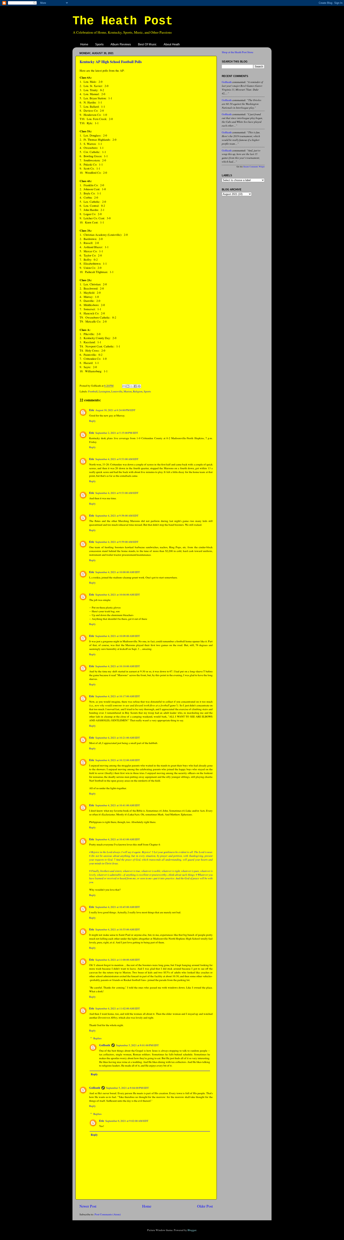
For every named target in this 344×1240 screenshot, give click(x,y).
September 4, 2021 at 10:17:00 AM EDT (117, 696)
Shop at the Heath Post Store (237, 52)
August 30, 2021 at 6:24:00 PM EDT (115, 410)
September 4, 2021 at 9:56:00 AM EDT (116, 515)
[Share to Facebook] (135, 386)
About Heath (172, 44)
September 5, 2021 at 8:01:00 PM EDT (137, 1045)
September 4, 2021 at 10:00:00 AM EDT (117, 572)
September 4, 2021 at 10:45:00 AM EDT (117, 907)
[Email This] (124, 386)
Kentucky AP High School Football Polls (111, 61)
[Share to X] (132, 386)
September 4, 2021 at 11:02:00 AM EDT (117, 1008)
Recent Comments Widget (254, 166)
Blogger (192, 1230)
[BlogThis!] (128, 386)
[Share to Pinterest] (139, 386)
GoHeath (104, 1045)
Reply (92, 421)
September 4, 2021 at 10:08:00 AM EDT (117, 636)
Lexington (104, 391)
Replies (97, 1038)
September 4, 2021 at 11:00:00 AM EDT (117, 959)
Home (84, 44)
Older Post (205, 1206)
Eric (91, 410)
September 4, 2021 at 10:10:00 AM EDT (117, 666)
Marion (128, 391)
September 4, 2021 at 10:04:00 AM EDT (117, 594)
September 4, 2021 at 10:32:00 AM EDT (117, 760)
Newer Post (87, 1206)
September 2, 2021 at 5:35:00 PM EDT (116, 433)
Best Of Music (147, 44)
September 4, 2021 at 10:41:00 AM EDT (117, 805)
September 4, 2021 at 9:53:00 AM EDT (116, 459)
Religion (138, 391)
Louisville (116, 391)
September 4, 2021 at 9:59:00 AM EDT (116, 542)
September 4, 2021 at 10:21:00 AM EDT (117, 737)
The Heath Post (122, 21)
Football (93, 391)
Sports (99, 44)
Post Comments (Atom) (108, 1214)
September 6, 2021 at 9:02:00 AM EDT (126, 1121)
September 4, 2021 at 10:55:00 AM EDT (117, 929)
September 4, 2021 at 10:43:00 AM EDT (117, 839)
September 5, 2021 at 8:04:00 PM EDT (127, 1088)
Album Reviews (120, 44)
